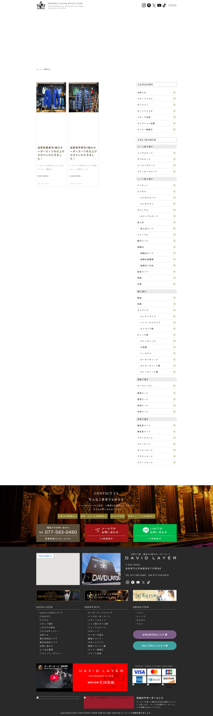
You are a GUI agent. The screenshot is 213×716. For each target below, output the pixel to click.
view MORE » (44, 176)
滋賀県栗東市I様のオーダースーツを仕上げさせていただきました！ (51, 153)
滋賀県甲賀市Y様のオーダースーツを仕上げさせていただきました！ (83, 153)
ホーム (39, 69)
